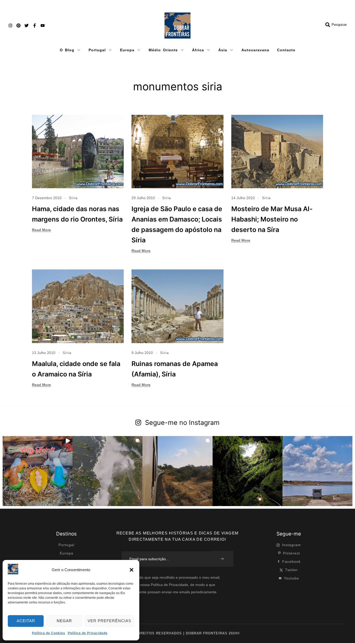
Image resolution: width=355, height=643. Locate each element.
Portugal (97, 50)
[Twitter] (26, 25)
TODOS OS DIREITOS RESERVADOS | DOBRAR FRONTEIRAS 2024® (177, 633)
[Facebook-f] (34, 25)
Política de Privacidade (88, 633)
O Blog (67, 50)
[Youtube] (43, 25)
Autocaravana (255, 50)
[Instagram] (10, 25)
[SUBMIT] (222, 559)
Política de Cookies (48, 633)
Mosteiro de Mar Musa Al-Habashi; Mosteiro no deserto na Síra (272, 219)
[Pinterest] (18, 25)
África (198, 50)
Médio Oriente (163, 50)
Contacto (286, 50)
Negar (64, 621)
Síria (73, 198)
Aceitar (26, 621)
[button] (131, 569)
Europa (127, 50)
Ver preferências (109, 621)
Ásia (222, 50)
